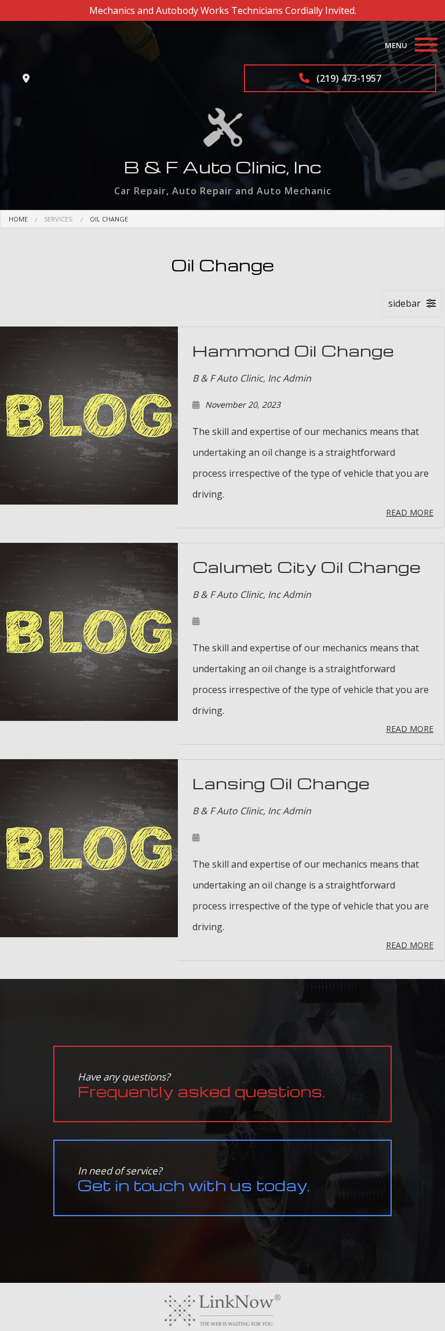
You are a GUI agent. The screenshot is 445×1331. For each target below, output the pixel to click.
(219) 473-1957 (347, 78)
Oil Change (109, 219)
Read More (409, 512)
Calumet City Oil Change (306, 566)
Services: (59, 219)
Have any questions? (201, 1085)
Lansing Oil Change (281, 783)
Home (18, 219)
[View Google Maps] (26, 78)
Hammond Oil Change (293, 350)
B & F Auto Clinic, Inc (223, 166)
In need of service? (194, 1179)
